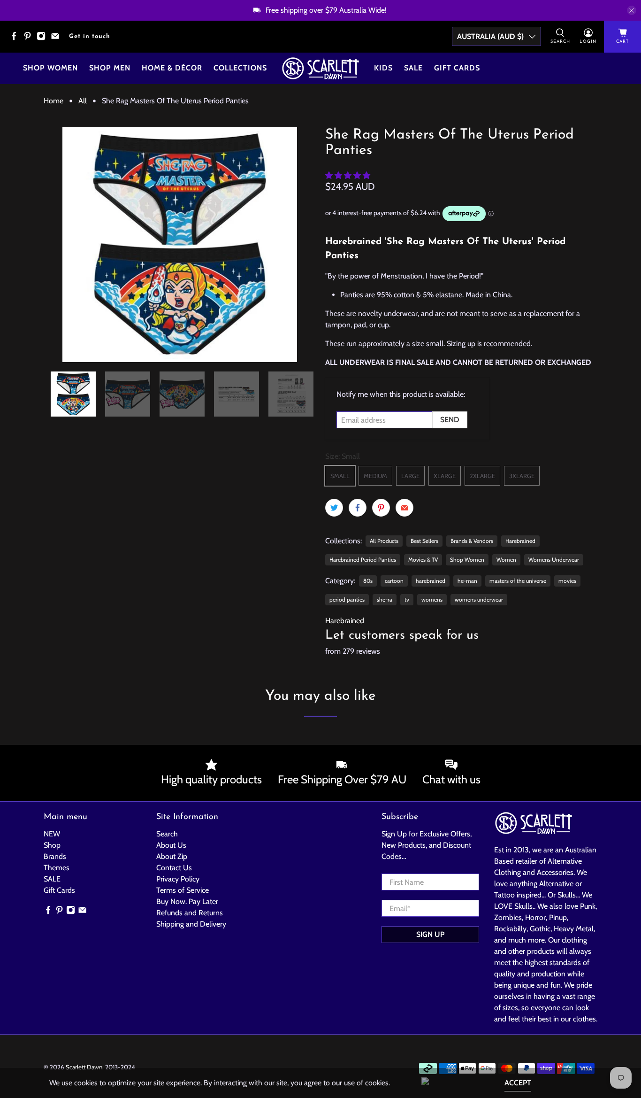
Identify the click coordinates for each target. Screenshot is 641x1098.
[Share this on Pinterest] (381, 508)
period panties (347, 599)
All (82, 101)
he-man (467, 580)
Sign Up (430, 934)
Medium (375, 475)
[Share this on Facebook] (357, 508)
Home (53, 101)
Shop (52, 845)
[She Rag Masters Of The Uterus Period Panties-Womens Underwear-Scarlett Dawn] (180, 244)
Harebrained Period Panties (362, 559)
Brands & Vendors (471, 540)
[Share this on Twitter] (334, 508)
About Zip (171, 856)
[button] (347, 175)
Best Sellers (424, 540)
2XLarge (482, 475)
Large (410, 475)
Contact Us (174, 867)
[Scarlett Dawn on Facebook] (16, 39)
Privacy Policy (177, 878)
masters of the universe (517, 580)
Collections (240, 67)
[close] (631, 10)
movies (567, 580)
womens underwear (479, 599)
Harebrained (520, 540)
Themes (56, 867)
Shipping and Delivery (191, 924)
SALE (52, 878)
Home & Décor (172, 67)
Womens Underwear (553, 559)
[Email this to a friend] (404, 508)
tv (406, 599)
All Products (384, 540)
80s (368, 580)
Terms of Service (182, 890)
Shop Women (50, 67)
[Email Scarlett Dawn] (57, 39)
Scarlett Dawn (84, 1067)
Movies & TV (423, 559)
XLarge (445, 475)
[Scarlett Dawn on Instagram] (43, 39)
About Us (171, 845)
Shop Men (109, 67)
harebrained (430, 580)
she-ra (384, 599)
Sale (413, 67)
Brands (55, 856)
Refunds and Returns (189, 912)
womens (432, 599)
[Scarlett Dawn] (320, 68)
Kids (383, 67)
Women (506, 559)
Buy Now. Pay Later (187, 901)
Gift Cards (457, 67)
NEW (52, 833)
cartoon (394, 580)
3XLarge (521, 475)
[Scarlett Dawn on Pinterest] (30, 39)
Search (167, 833)
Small (340, 475)
